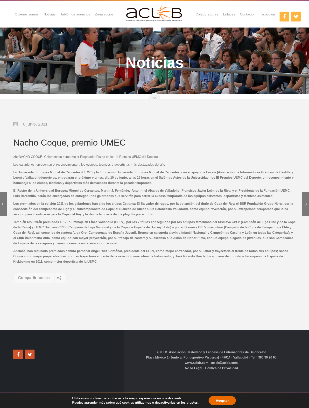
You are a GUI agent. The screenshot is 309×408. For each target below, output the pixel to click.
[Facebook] (284, 16)
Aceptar (222, 400)
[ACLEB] (154, 14)
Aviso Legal (194, 368)
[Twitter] (296, 16)
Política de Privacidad (221, 368)
